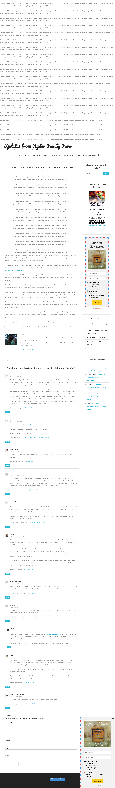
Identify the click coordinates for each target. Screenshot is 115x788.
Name (7, 741)
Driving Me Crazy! (28, 683)
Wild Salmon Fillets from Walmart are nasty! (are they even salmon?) (97, 368)
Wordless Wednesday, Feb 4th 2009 (66, 360)
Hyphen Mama (14, 502)
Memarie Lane (14, 450)
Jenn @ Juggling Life (17, 695)
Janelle (12, 605)
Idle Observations (36, 704)
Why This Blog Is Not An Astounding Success (37, 438)
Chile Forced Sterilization (35, 327)
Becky (12, 535)
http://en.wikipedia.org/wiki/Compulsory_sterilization (25, 425)
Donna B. (13, 420)
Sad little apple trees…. (30, 617)
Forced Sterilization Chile (54, 327)
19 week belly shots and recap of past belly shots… (21, 360)
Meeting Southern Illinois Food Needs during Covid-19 (97, 332)
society (41, 164)
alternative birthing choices (53, 634)
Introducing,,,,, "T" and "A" (29, 490)
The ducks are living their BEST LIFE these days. (97, 343)
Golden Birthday (28, 570)
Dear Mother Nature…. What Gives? (38, 523)
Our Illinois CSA (55, 155)
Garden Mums (68, 155)
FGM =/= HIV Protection (31, 408)
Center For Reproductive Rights (17, 327)
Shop (45, 155)
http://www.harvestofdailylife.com (30, 349)
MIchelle (12, 375)
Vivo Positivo (45, 329)
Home (19, 155)
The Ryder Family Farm (32, 155)
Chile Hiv (45, 327)
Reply (7, 412)
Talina (22, 335)
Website (7, 756)
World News (52, 329)
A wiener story (34, 593)
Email (7, 748)
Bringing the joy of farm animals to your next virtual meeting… (98, 325)
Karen (12, 655)
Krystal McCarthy (16, 582)
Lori (11, 473)
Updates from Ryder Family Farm (38, 146)
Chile (27, 327)
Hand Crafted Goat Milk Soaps (86, 155)
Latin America (37, 329)
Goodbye (30, 461)
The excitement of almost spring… (96, 337)
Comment (8, 723)
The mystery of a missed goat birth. (97, 348)
